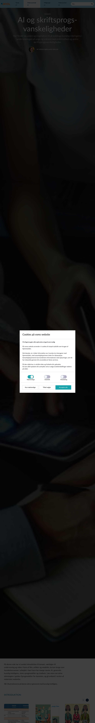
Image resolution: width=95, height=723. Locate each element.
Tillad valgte (47, 387)
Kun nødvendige (30, 387)
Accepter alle (63, 387)
